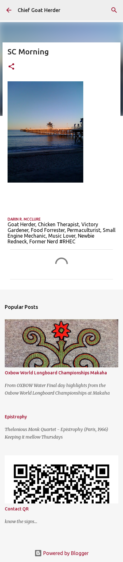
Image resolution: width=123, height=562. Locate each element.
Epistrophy (16, 416)
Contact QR (17, 508)
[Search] (114, 10)
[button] (11, 67)
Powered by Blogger (65, 553)
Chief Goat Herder (39, 10)
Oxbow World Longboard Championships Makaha (56, 372)
